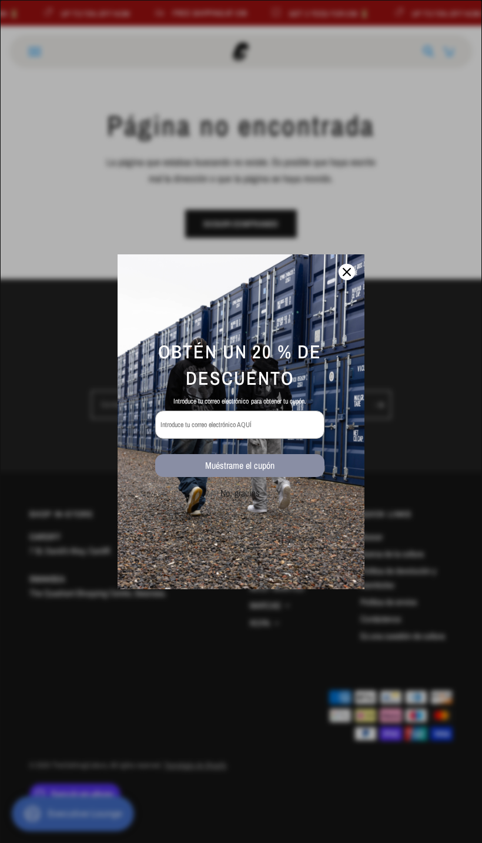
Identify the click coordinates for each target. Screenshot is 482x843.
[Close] (347, 272)
